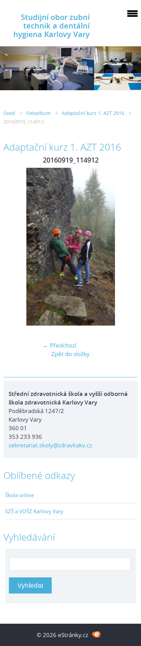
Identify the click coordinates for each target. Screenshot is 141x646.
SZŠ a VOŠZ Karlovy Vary (34, 511)
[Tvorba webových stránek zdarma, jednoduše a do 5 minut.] (96, 634)
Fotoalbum (38, 113)
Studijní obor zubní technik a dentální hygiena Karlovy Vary (51, 25)
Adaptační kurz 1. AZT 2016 (93, 113)
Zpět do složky (70, 354)
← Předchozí (59, 345)
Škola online (19, 495)
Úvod (9, 113)
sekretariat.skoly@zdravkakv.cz (50, 445)
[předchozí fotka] (14, 247)
